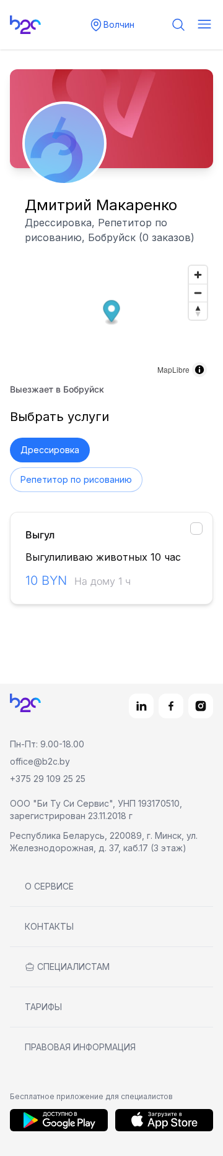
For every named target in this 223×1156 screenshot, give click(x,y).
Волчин (118, 24)
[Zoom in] (198, 275)
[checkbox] (196, 528)
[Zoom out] (198, 293)
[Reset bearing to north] (198, 311)
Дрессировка (49, 449)
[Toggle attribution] (199, 369)
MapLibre (173, 369)
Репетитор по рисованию (76, 479)
